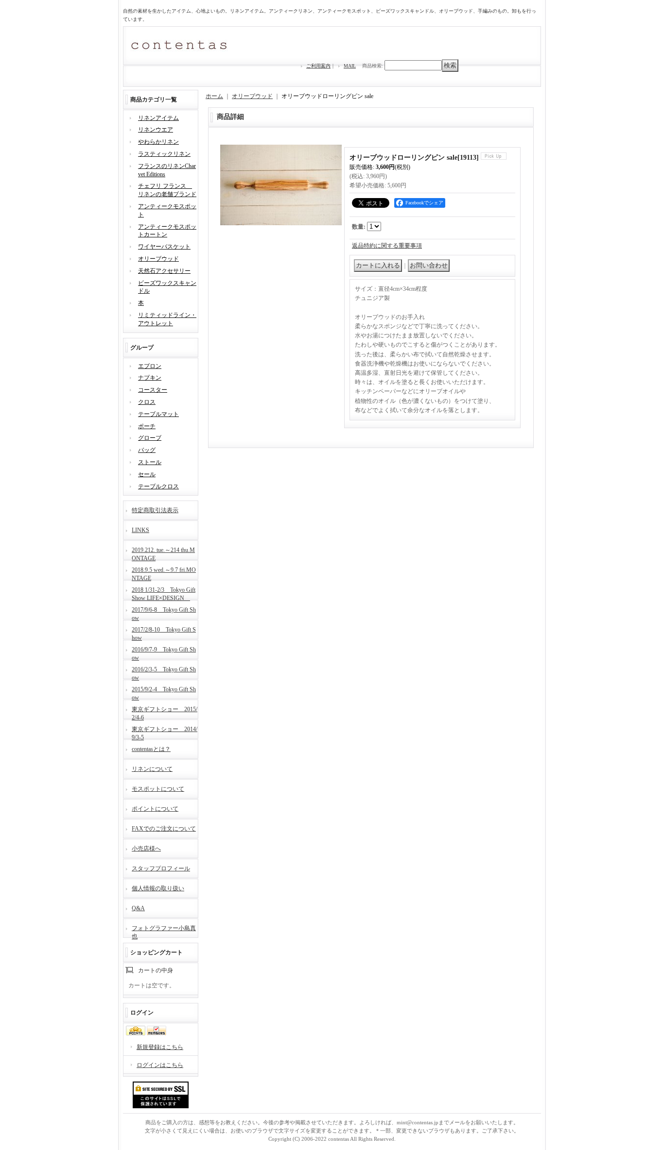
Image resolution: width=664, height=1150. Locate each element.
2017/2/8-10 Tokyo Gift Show (164, 632)
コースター (152, 389)
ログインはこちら (160, 1065)
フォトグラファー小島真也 (164, 931)
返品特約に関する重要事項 (387, 245)
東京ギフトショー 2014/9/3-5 (164, 732)
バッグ (147, 450)
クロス (147, 402)
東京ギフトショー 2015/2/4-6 (164, 712)
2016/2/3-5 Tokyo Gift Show (164, 672)
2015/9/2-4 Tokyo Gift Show (164, 692)
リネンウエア (155, 129)
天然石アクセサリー (164, 270)
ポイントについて (155, 808)
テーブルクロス (158, 486)
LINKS (140, 530)
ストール (149, 462)
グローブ (149, 437)
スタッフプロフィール (161, 868)
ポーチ (147, 426)
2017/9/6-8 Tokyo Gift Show (164, 612)
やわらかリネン (158, 141)
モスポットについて (158, 788)
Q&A (138, 908)
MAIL (350, 65)
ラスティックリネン (164, 153)
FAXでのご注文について (164, 828)
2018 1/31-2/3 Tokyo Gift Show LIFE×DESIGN (163, 593)
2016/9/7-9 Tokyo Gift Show (164, 652)
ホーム (214, 96)
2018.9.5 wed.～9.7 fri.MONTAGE (164, 573)
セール (147, 474)
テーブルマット (158, 414)
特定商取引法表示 (155, 510)
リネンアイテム (158, 118)
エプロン (149, 366)
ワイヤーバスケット (164, 246)
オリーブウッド (158, 258)
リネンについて (152, 769)
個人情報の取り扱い (158, 888)
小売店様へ (146, 848)
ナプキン (149, 377)
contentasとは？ (151, 749)
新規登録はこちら (160, 1047)
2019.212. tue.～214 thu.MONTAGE (163, 553)
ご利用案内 (318, 65)
